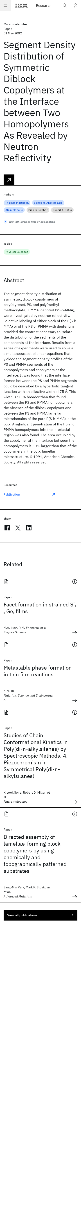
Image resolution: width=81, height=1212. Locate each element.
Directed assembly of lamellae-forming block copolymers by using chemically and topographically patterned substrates (35, 853)
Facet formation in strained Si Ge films (40, 608)
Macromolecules (15, 24)
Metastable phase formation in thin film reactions (38, 671)
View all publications (22, 915)
